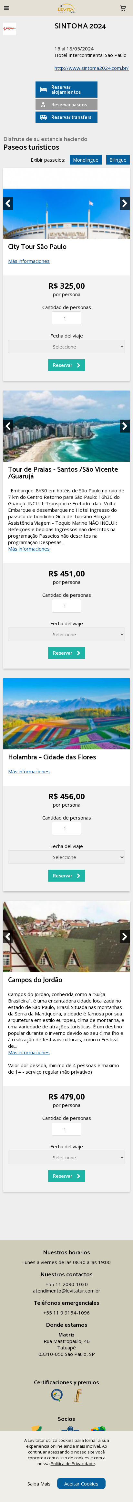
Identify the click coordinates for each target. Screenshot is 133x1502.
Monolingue (85, 159)
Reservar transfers (71, 117)
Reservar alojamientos (66, 89)
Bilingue (118, 159)
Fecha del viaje (66, 335)
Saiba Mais (39, 1483)
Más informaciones (29, 261)
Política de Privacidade (73, 1463)
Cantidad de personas (66, 307)
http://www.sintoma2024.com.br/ (92, 68)
